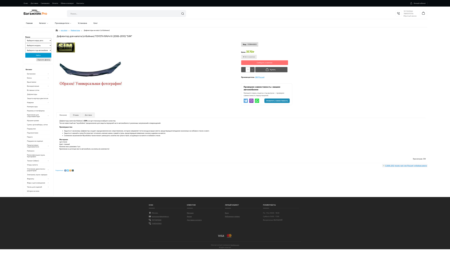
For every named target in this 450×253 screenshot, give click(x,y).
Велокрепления (33, 86)
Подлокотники (32, 133)
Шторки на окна (33, 191)
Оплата (55, 3)
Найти (182, 13)
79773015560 (408, 11)
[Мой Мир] (73, 170)
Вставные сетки (33, 90)
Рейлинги (30, 151)
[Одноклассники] (70, 170)
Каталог (42, 23)
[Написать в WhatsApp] (257, 101)
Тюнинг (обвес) (33, 161)
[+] (252, 69)
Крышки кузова (33, 120)
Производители (62, 23)
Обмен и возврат (67, 3)
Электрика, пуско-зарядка (37, 175)
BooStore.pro (235, 245)
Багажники (31, 74)
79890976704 (408, 14)
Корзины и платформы (36, 111)
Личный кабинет (420, 3)
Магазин (190, 213)
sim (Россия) (408, 166)
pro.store (64, 30)
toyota (397, 166)
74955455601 (157, 223)
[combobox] (126, 13)
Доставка (34, 3)
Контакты (80, 3)
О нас (26, 3)
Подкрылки (31, 129)
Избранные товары (232, 216)
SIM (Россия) (259, 77)
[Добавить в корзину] (271, 69)
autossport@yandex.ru (160, 216)
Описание (63, 115)
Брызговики (31, 82)
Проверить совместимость (277, 101)
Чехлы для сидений (34, 187)
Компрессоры (32, 107)
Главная (29, 23)
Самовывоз (45, 3)
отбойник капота (420, 166)
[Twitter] (68, 170)
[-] (243, 69)
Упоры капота (32, 165)
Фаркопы (30, 179)
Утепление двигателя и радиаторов (36, 169)
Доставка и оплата (194, 220)
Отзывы (76, 115)
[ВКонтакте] (65, 170)
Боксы (29, 78)
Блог (96, 23)
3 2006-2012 (389, 166)
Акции (189, 216)
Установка (82, 23)
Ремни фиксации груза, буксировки (36, 156)
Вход (227, 213)
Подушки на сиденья (35, 141)
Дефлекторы (75, 30)
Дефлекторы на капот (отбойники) (97, 30)
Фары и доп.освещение (36, 183)
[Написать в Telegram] (246, 101)
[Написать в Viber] (251, 101)
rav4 (401, 166)
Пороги (30, 137)
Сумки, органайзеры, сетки (37, 125)
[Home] (57, 30)
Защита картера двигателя (37, 98)
